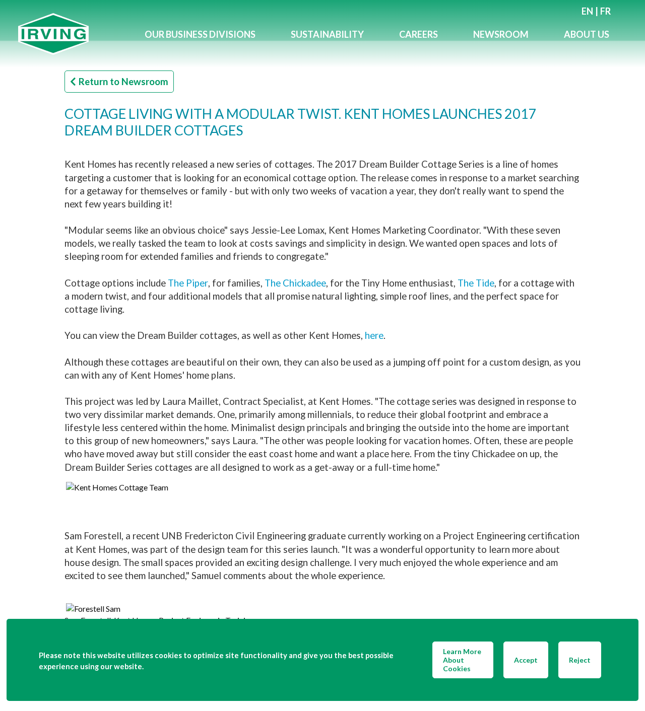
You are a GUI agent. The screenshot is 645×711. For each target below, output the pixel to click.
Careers (418, 34)
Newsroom (501, 34)
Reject (580, 660)
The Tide (476, 283)
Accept (526, 660)
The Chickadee (295, 283)
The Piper (188, 283)
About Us (586, 34)
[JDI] (72, 34)
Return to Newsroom (123, 81)
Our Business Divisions (200, 34)
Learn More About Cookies (462, 660)
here (374, 335)
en (587, 11)
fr (605, 11)
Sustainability (327, 34)
